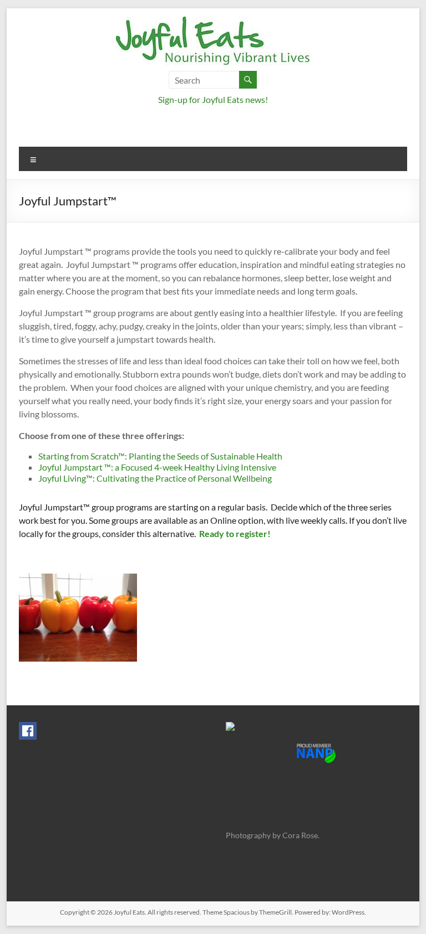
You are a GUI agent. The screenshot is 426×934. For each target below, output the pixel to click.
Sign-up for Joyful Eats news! (213, 99)
